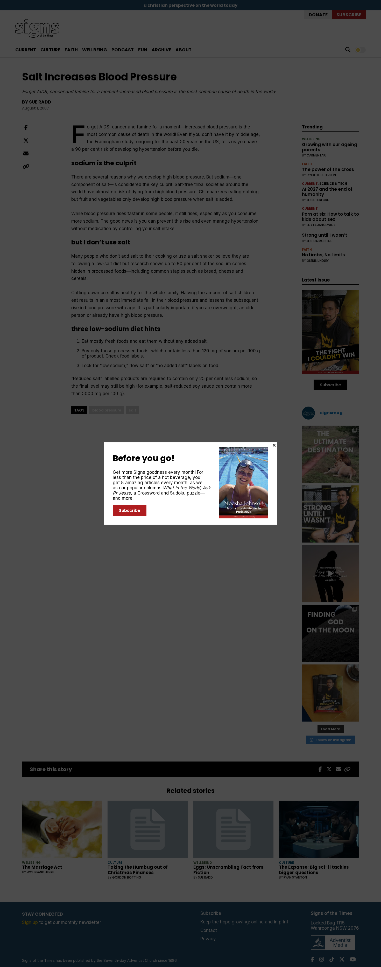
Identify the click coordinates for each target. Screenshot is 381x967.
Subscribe (129, 510)
